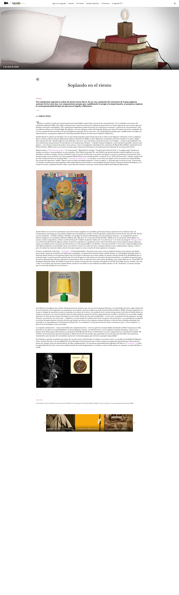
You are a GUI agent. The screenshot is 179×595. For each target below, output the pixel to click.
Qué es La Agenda (59, 3)
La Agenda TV (117, 3)
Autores (71, 3)
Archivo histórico (92, 3)
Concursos (105, 3)
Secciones (80, 3)
